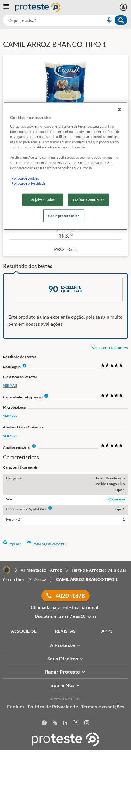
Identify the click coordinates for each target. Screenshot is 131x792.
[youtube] (55, 723)
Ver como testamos (110, 347)
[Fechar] (119, 109)
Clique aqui (116, 499)
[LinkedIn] (65, 723)
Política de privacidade (28, 183)
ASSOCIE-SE (24, 631)
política (19, 778)
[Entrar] (124, 7)
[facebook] (44, 723)
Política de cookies (25, 178)
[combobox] (65, 20)
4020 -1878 (70, 595)
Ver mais (10, 385)
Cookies (16, 706)
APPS (107, 631)
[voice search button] (106, 20)
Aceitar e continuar (88, 200)
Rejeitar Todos (43, 200)
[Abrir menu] (9, 7)
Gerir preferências (63, 216)
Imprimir (15, 544)
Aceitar (66, 788)
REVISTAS (65, 631)
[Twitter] (75, 723)
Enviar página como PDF (49, 544)
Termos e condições (102, 706)
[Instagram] (86, 723)
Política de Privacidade (53, 706)
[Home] (6, 570)
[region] (65, 166)
